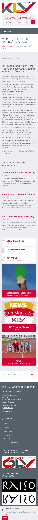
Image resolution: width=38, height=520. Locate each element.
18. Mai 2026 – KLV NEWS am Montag (18, 194)
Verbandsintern (9, 439)
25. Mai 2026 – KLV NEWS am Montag (18, 172)
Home (3, 46)
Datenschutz (8, 431)
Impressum (8, 435)
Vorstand (7, 427)
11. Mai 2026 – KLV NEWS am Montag (18, 216)
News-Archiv (10, 46)
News (6, 423)
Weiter (5, 518)
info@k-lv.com (8, 408)
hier (7, 514)
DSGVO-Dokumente (11, 443)
